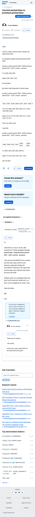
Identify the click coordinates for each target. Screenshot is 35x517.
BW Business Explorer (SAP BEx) (10, 37)
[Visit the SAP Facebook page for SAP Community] (12, 492)
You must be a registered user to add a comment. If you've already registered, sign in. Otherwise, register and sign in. (17, 309)
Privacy (9, 498)
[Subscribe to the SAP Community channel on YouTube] (19, 492)
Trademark (9, 507)
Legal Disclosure (26, 503)
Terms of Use (26, 498)
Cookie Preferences (9, 512)
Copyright (9, 503)
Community (12, 2)
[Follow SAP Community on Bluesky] (16, 492)
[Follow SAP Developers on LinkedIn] (22, 492)
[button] (23, 30)
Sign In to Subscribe (23, 16)
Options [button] (31, 16)
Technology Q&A (8, 7)
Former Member (13, 25)
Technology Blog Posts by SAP (13, 394)
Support (26, 507)
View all (4, 482)
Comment (28, 168)
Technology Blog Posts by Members (15, 402)
